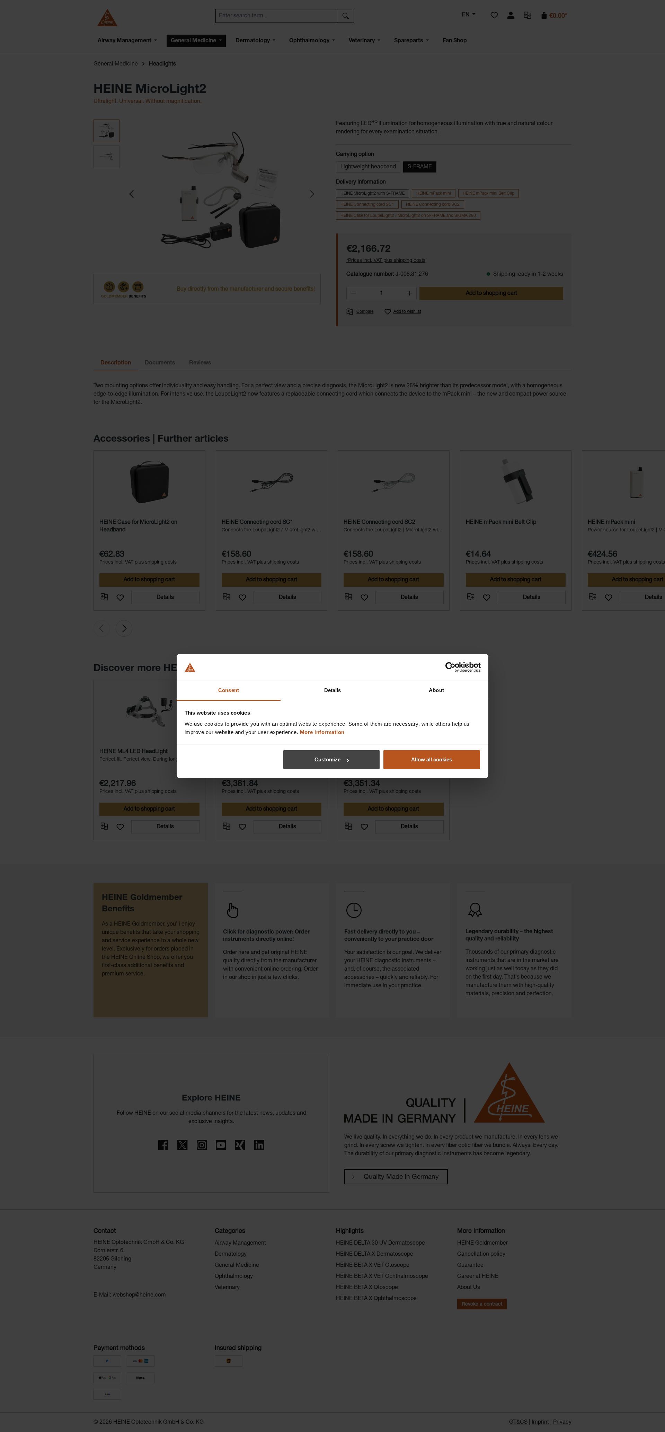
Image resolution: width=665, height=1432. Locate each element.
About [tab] (436, 690)
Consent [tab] (228, 690)
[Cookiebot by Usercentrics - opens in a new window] (450, 667)
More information (322, 732)
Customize (327, 759)
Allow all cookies (431, 759)
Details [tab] (332, 690)
